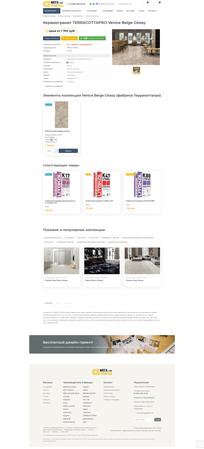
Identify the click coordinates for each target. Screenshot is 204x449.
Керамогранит (51, 11)
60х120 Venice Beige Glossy (57, 131)
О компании (107, 11)
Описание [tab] (48, 303)
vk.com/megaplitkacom (145, 413)
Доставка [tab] (68, 303)
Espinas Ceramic (69, 406)
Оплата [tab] (58, 303)
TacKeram (86, 412)
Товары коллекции (51, 38)
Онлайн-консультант (96, 38)
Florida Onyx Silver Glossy (56, 280)
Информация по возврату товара (74, 430)
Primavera (86, 406)
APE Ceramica (68, 390)
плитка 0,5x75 (48, 242)
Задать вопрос (70, 38)
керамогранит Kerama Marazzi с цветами (91, 242)
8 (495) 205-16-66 (77, 4)
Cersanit (66, 396)
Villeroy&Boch (88, 419)
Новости (46, 399)
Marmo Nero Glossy (94, 280)
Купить (68, 151)
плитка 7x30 (81, 238)
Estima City (67, 412)
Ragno (85, 409)
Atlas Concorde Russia (71, 393)
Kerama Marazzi (69, 422)
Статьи (141, 11)
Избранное (150, 386)
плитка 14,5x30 (94, 238)
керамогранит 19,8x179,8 (110, 238)
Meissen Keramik (89, 393)
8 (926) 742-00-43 (106, 4)
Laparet (86, 387)
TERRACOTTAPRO (72, 48)
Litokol (47, 207)
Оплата (120, 11)
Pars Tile (86, 399)
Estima (65, 409)
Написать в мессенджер (144, 397)
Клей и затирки (109, 396)
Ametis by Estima (69, 387)
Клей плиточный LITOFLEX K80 (140, 201)
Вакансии (46, 432)
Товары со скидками (111, 399)
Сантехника (92, 11)
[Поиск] (152, 4)
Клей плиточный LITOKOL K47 (99, 201)
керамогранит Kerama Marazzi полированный (137, 238)
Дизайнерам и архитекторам (52, 430)
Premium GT (87, 403)
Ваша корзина (139, 386)
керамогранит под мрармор (117, 242)
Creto (65, 403)
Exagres (66, 415)
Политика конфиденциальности (53, 428)
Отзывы (90, 430)
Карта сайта (65, 432)
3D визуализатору (135, 347)
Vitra (84, 422)
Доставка (130, 11)
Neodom (86, 396)
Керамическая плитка (71, 11)
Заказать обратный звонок (144, 402)
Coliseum (66, 399)
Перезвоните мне (125, 4)
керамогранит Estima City (65, 242)
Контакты (152, 11)
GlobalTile (66, 419)
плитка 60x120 (69, 238)
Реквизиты (55, 432)
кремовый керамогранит (52, 238)
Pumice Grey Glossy (134, 280)
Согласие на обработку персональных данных (81, 428)
